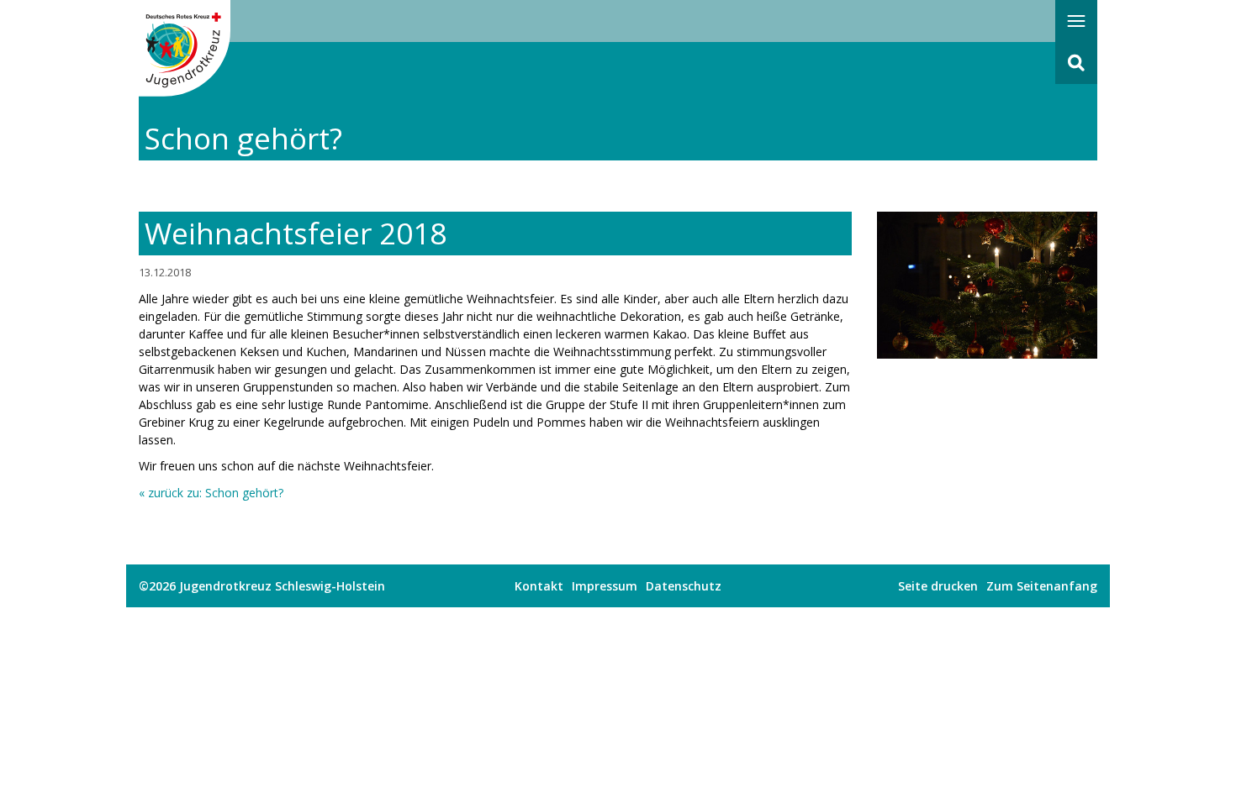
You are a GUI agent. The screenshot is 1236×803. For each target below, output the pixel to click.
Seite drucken (938, 586)
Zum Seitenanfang (1041, 586)
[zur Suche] (1076, 63)
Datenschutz (683, 586)
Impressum (604, 586)
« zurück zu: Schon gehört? (211, 493)
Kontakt (539, 586)
